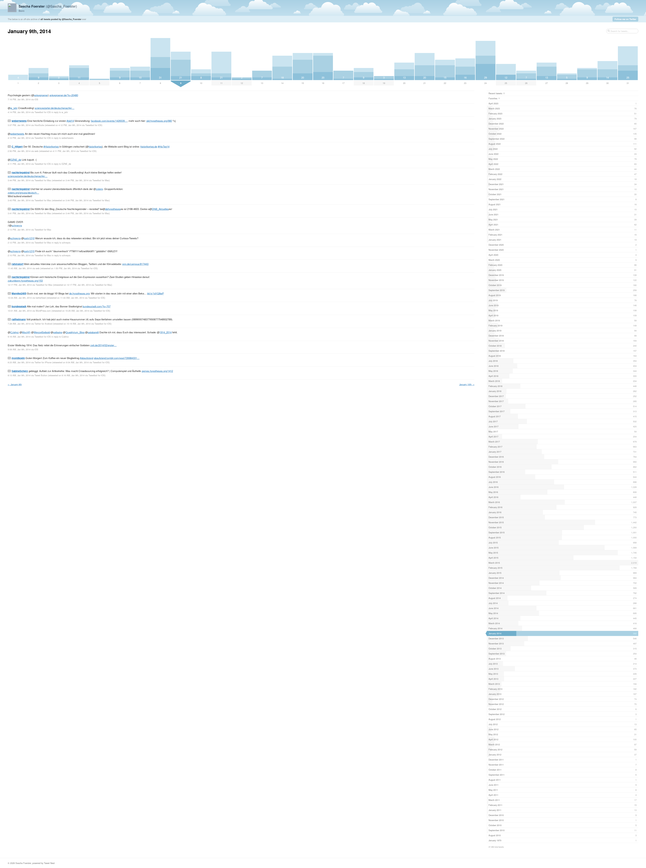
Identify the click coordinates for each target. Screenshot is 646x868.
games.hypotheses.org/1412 (157, 371)
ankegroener (41, 95)
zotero (99, 189)
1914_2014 (165, 332)
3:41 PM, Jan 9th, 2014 (19, 213)
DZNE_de (15, 159)
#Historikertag (51, 146)
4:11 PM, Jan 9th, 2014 (19, 163)
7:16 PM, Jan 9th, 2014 (19, 99)
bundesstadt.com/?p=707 (97, 306)
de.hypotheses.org (79, 293)
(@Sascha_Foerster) (48, 6)
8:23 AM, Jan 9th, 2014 (19, 362)
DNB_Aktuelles (160, 209)
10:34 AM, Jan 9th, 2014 (20, 297)
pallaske (57, 332)
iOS (36, 99)
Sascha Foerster (23, 863)
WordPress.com (43, 310)
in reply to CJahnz (60, 336)
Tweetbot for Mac (42, 180)
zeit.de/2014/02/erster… (103, 345)
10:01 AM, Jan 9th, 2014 (20, 310)
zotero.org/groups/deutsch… (23, 192)
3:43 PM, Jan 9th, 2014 (19, 200)
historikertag (95, 146)
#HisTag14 (163, 146)
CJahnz (14, 332)
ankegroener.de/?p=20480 (63, 95)
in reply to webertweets (62, 137)
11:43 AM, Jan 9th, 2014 (20, 268)
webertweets (17, 133)
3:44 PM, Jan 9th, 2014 (19, 180)
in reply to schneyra (61, 242)
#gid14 (70, 120)
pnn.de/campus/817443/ (135, 264)
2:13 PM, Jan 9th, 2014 (19, 229)
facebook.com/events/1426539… (109, 120)
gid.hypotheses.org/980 (159, 120)
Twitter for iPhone (42, 362)
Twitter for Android (43, 323)
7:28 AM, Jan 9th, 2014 (19, 323)
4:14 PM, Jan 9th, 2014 (19, 112)
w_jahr (13, 108)
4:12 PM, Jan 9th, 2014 (19, 137)
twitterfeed (41, 297)
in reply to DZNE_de (61, 163)
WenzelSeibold (42, 332)
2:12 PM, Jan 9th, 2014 (19, 242)
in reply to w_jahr (59, 112)
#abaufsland (86, 358)
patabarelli (93, 332)
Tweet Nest (49, 863)
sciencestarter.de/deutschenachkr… (54, 108)
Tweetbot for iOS (42, 112)
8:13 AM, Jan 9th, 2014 (19, 375)
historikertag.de (148, 146)
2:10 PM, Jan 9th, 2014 (19, 255)
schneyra (17, 225)
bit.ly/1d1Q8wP (155, 293)
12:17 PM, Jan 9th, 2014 (20, 284)
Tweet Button (40, 375)
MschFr (26, 332)
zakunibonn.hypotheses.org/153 (25, 280)
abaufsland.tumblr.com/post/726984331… (116, 358)
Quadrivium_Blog (74, 332)
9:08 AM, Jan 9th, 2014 (19, 349)
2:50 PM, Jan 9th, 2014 (19, 151)
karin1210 (29, 238)
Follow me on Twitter (625, 19)
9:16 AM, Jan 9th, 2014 (19, 336)
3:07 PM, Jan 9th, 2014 (19, 125)
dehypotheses (113, 209)
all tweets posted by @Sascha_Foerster (61, 19)
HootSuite (39, 125)
